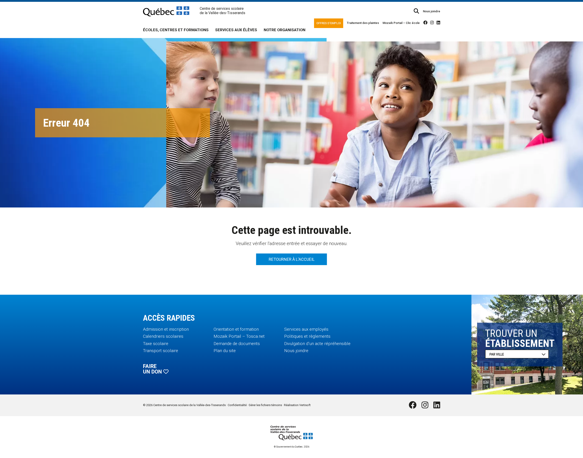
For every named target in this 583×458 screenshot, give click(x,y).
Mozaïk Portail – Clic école (401, 23)
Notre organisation (284, 30)
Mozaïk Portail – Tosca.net (239, 336)
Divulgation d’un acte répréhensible (317, 343)
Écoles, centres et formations (176, 30)
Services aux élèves (236, 30)
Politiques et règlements (307, 336)
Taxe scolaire (155, 343)
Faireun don (153, 369)
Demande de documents (237, 343)
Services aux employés (306, 329)
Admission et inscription (166, 329)
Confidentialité (237, 405)
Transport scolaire (160, 350)
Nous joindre (431, 11)
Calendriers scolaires (163, 336)
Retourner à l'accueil (292, 259)
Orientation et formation (236, 329)
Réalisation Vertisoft (297, 405)
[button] (416, 11)
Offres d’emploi (328, 23)
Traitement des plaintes (363, 23)
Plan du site (225, 350)
